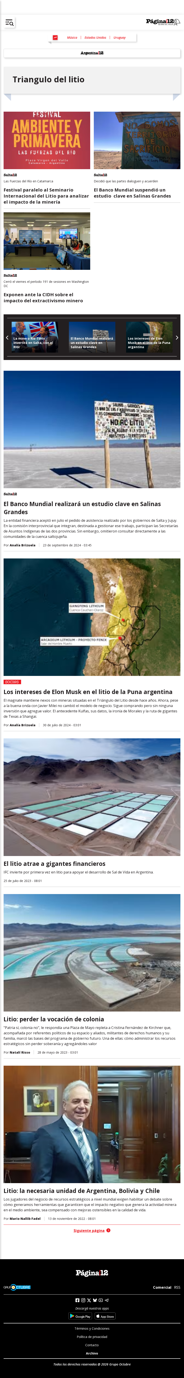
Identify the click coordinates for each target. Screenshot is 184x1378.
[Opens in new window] (80, 1315)
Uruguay (120, 37)
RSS (177, 1287)
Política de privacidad (92, 1337)
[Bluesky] (95, 1300)
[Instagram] (83, 1300)
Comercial (162, 1287)
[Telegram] (107, 1300)
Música (72, 37)
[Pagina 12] (163, 22)
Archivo (92, 1353)
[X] (89, 1300)
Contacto (92, 1345)
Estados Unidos (95, 37)
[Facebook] (77, 1300)
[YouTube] (101, 1300)
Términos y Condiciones (92, 1328)
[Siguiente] (176, 337)
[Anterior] (7, 337)
